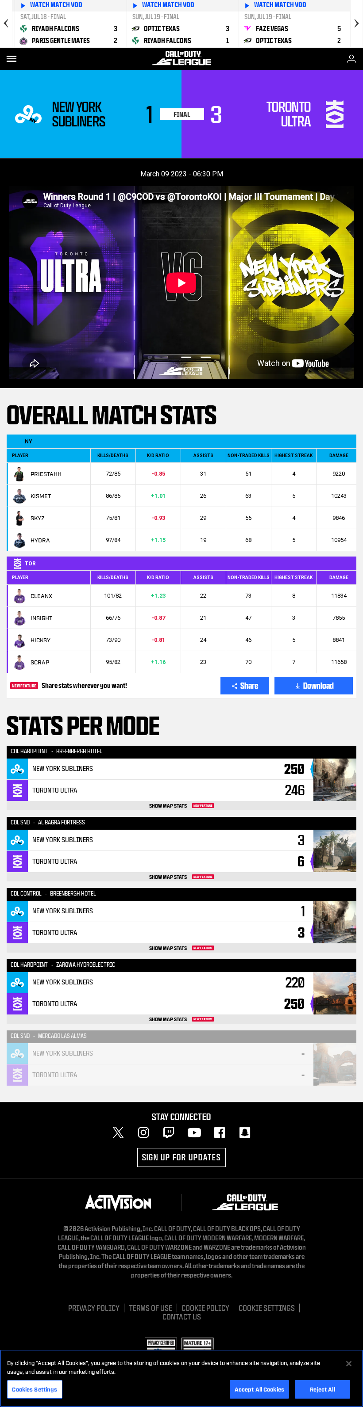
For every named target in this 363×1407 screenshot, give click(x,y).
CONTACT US (181, 1316)
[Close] (349, 1363)
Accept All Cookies (259, 1388)
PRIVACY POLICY (94, 1308)
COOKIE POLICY (205, 1308)
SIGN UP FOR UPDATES (181, 1157)
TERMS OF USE (150, 1308)
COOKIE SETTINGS (267, 1308)
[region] (181, 1378)
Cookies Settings (34, 1388)
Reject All (322, 1388)
